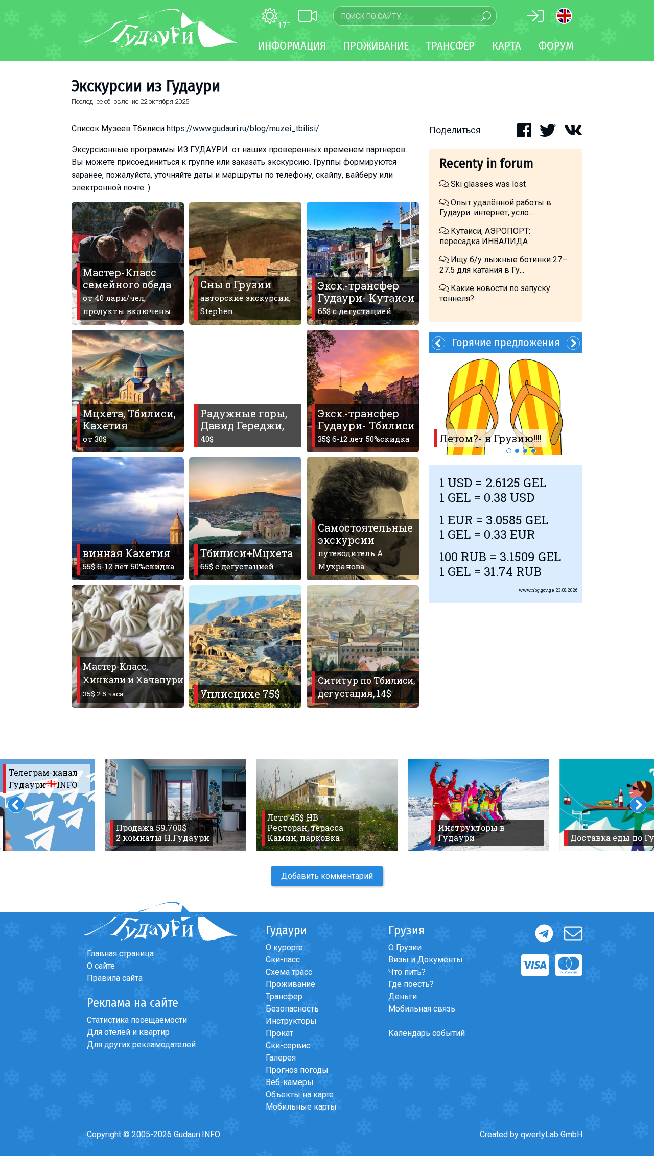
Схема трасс (289, 972)
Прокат (279, 1033)
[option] (505, 404)
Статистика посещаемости (137, 1020)
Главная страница (120, 953)
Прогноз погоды (297, 1070)
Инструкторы (291, 1021)
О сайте (101, 966)
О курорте (284, 947)
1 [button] (508, 450)
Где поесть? (411, 984)
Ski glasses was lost (487, 184)
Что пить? (407, 972)
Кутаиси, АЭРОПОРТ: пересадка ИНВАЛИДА (484, 236)
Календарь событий (426, 1033)
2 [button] (517, 450)
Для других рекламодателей (141, 1044)
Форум (556, 46)
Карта (506, 46)
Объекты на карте (300, 1094)
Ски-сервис (288, 1045)
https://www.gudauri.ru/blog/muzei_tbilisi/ (243, 128)
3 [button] (525, 450)
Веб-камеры (290, 1082)
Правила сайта (115, 978)
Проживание (290, 984)
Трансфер (284, 996)
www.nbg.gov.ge (536, 590)
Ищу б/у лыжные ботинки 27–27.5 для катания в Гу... (503, 265)
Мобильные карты (301, 1107)
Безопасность (292, 1009)
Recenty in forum (486, 164)
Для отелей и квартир (128, 1032)
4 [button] (533, 450)
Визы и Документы (425, 960)
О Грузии (405, 947)
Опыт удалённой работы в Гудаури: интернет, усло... (495, 208)
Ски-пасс (283, 960)
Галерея (281, 1058)
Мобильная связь (421, 1009)
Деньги (402, 996)
